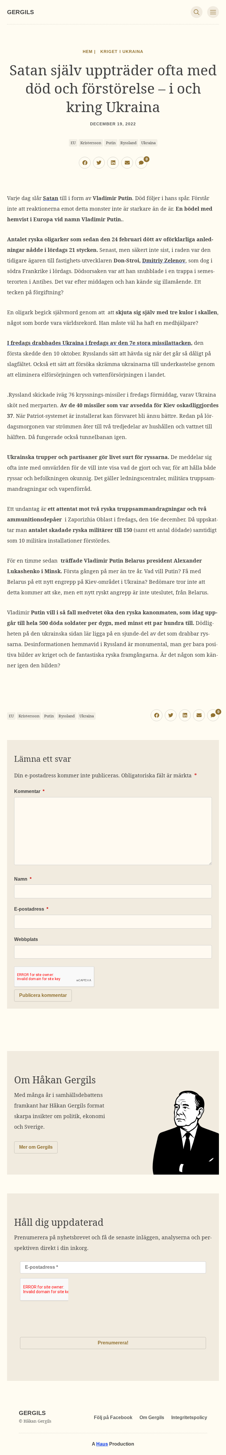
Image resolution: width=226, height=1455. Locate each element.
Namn (22, 879)
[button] (85, 163)
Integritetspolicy (189, 1417)
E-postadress (31, 909)
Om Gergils (151, 1417)
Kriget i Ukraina (121, 51)
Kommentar (29, 791)
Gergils (20, 12)
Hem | (89, 51)
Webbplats (26, 939)
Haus (102, 1443)
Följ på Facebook (113, 1417)
